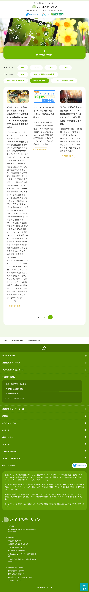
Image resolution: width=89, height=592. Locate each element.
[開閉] (86, 355)
